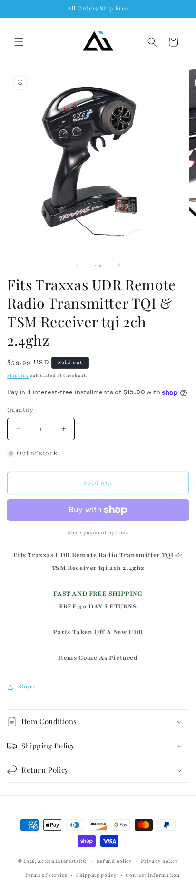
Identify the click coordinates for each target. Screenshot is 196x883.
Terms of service (46, 875)
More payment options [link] (98, 532)
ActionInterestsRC (62, 861)
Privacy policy (159, 861)
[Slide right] (118, 265)
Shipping (18, 375)
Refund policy (114, 861)
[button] (19, 41)
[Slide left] (77, 265)
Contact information (153, 875)
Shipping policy (96, 875)
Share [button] (27, 686)
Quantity (20, 409)
